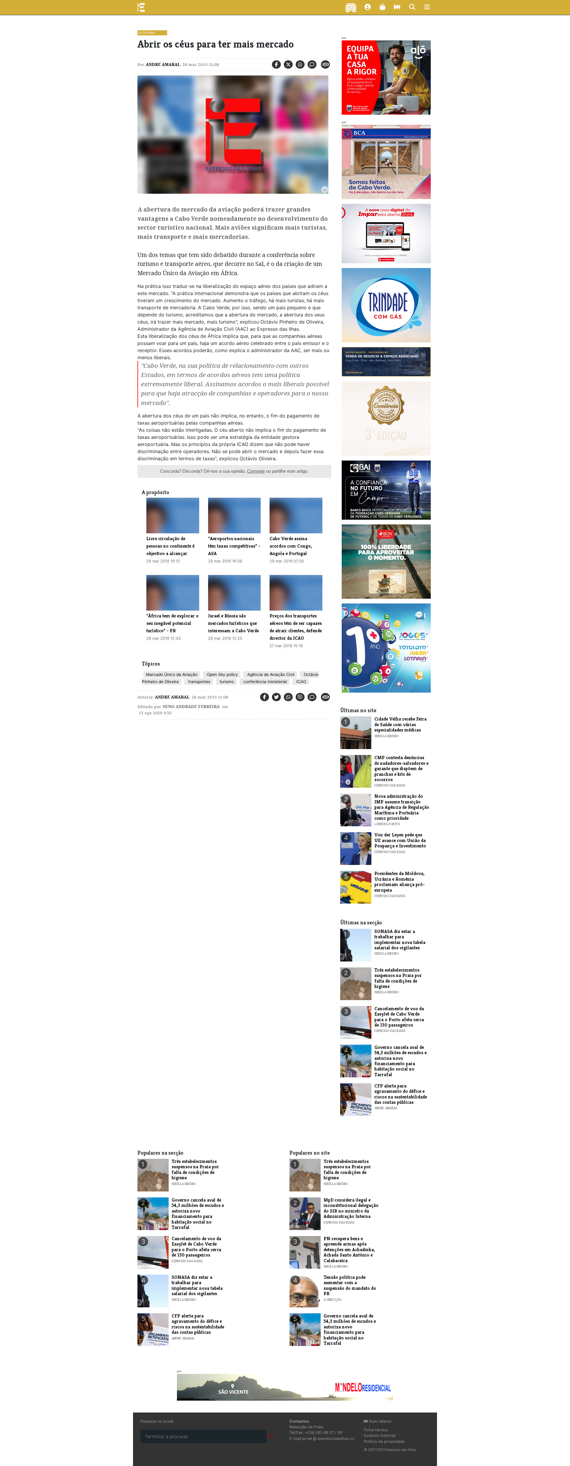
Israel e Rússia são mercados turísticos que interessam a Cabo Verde (233, 623)
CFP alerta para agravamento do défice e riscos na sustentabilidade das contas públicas (400, 1094)
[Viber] (300, 697)
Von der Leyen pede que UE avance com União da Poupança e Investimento (400, 840)
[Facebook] (276, 64)
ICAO (300, 681)
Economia (147, 32)
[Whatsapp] (300, 64)
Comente (256, 471)
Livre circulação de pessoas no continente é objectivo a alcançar (170, 546)
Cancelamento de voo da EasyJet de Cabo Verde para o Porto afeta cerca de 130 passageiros (399, 1016)
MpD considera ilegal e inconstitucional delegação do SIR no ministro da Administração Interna (351, 1208)
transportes (198, 681)
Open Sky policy (222, 674)
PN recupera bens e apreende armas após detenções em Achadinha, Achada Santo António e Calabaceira (349, 1249)
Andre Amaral (163, 64)
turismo (226, 681)
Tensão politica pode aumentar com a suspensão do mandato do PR (350, 1285)
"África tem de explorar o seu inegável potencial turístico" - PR (172, 623)
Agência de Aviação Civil (270, 674)
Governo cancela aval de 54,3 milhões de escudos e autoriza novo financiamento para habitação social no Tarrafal (400, 1061)
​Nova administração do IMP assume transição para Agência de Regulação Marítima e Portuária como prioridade (401, 807)
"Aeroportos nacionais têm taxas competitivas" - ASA (234, 546)
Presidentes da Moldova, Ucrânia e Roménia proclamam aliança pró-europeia (399, 881)
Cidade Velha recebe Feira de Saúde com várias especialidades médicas (400, 724)
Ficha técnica (376, 1430)
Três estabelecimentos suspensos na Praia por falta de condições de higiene (398, 978)
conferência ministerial (264, 681)
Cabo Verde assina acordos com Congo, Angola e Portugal (291, 546)
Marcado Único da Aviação (171, 674)
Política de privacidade (384, 1441)
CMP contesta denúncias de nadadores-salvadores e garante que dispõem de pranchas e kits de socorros (401, 768)
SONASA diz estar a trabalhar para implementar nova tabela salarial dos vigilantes (399, 939)
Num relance (379, 1421)
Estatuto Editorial (379, 1435)
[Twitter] (288, 64)
